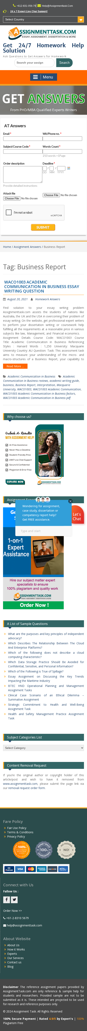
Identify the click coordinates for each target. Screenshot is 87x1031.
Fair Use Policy (16, 828)
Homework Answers (47, 299)
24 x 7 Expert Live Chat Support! (29, 11)
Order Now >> (12, 911)
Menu (48, 77)
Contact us (14, 962)
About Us (13, 945)
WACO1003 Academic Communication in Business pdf (36, 398)
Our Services (15, 958)
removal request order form (26, 788)
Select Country (14, 19)
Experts (12, 954)
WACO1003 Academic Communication (57, 389)
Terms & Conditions (20, 832)
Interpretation (46, 385)
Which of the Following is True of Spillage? (35, 671)
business (8, 385)
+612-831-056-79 (26, 5)
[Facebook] (6, 899)
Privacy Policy (16, 836)
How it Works (16, 949)
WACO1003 (24, 389)
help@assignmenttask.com (24, 925)
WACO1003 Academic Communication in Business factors (39, 393)
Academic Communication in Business (31, 376)
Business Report (25, 385)
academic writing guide (64, 381)
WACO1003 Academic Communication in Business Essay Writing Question (41, 286)
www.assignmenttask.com (20, 784)
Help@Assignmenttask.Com (57, 5)
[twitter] (14, 899)
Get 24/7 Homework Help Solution (43, 48)
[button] (75, 515)
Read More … (15, 366)
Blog (10, 966)
